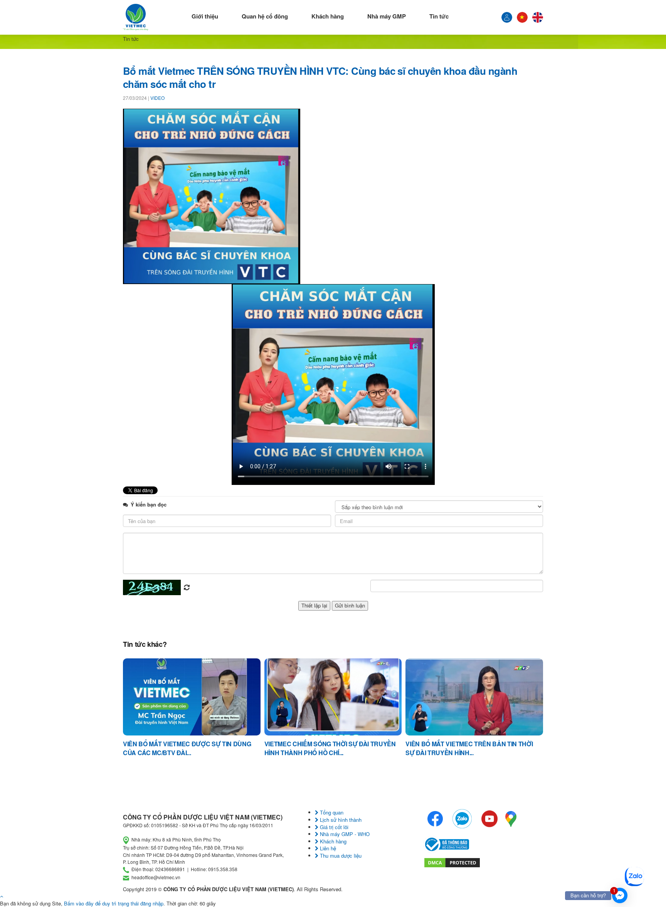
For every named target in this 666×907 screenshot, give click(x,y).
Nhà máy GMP (386, 16)
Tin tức (439, 16)
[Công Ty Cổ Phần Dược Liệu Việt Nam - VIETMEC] (135, 17)
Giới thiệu (205, 16)
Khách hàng (327, 16)
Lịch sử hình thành (340, 819)
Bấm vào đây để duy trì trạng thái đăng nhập (113, 903)
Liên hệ (327, 848)
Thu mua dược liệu (340, 855)
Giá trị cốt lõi (333, 827)
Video (157, 97)
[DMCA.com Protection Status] (452, 861)
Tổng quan (330, 812)
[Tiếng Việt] (506, 17)
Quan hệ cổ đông (265, 16)
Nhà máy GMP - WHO (344, 834)
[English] (537, 17)
